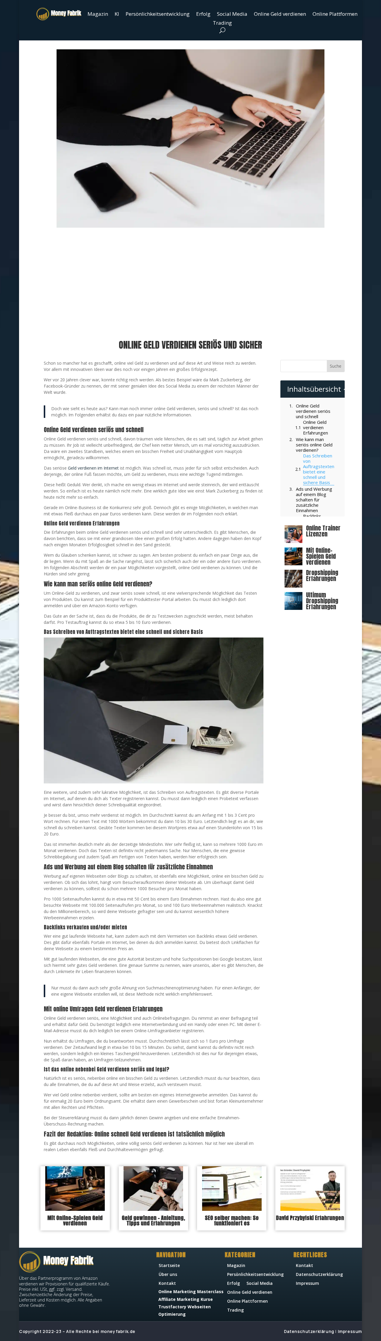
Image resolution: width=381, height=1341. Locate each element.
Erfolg (203, 14)
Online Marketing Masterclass (191, 1291)
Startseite (169, 1265)
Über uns (168, 1274)
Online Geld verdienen (280, 14)
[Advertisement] (190, 284)
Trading (222, 23)
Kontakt (167, 1283)
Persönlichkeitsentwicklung (158, 14)
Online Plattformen (335, 14)
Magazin (98, 14)
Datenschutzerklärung (319, 1274)
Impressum (307, 1283)
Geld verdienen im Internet (93, 468)
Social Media (232, 14)
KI (117, 14)
